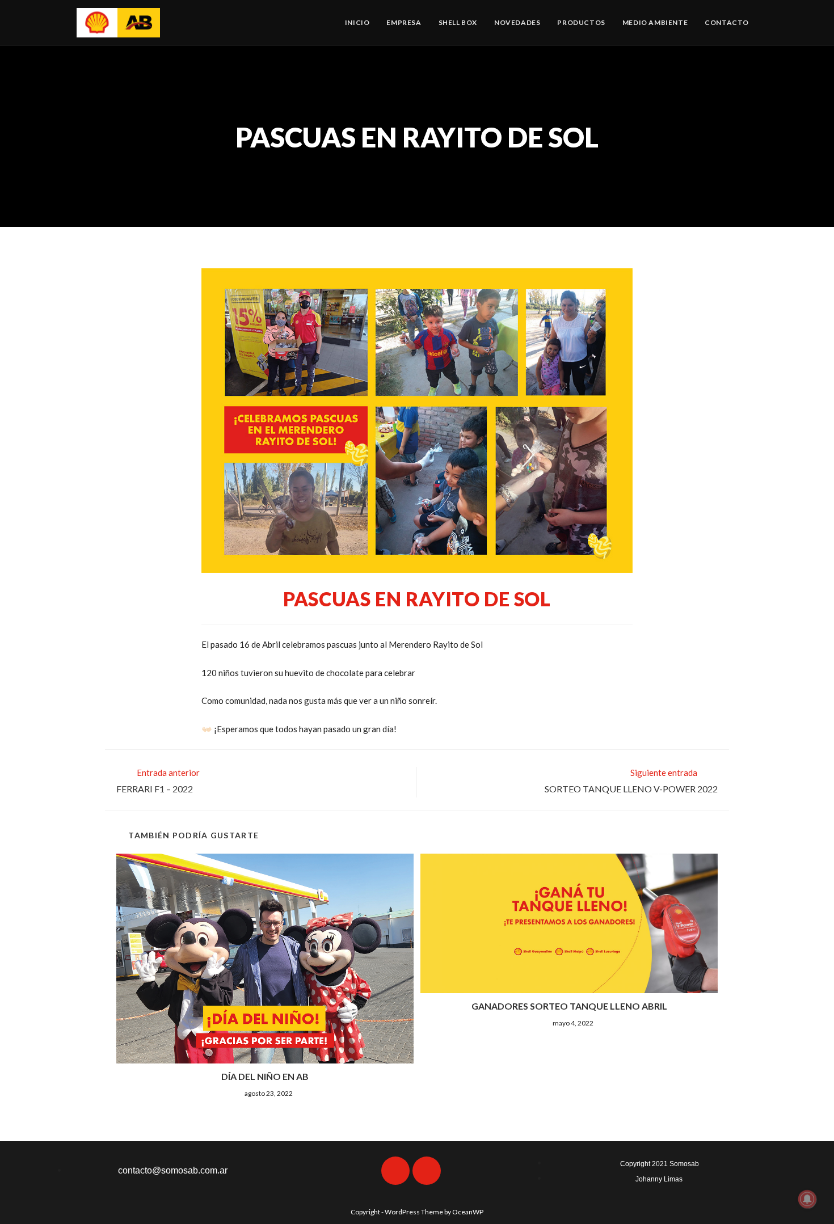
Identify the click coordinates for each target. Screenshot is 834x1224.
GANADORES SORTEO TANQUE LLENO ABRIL (569, 1006)
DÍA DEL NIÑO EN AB (265, 1076)
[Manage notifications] (807, 1199)
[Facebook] (395, 1171)
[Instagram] (426, 1171)
